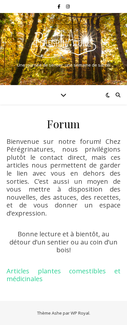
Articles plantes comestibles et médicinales (63, 275)
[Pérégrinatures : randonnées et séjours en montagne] (63, 43)
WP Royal (80, 313)
